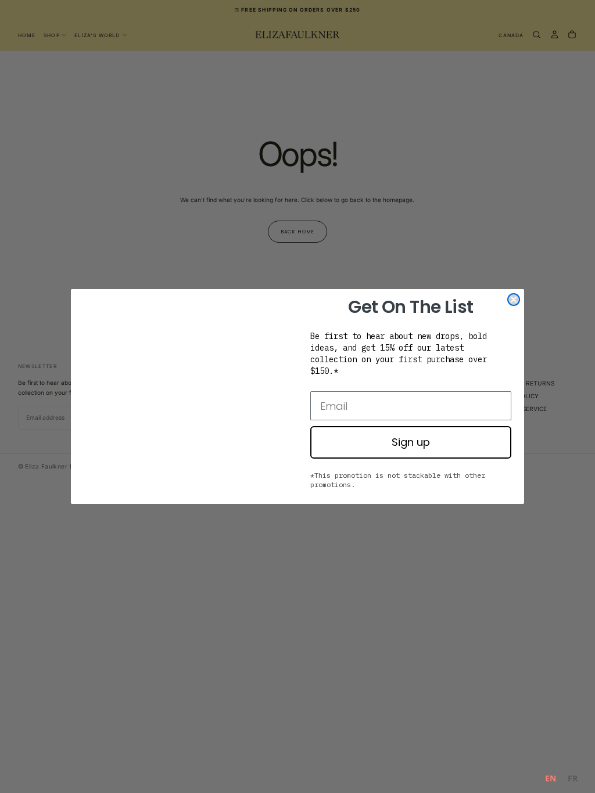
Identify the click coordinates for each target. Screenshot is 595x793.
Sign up (411, 442)
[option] (572, 780)
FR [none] (573, 778)
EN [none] (550, 778)
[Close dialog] (513, 299)
